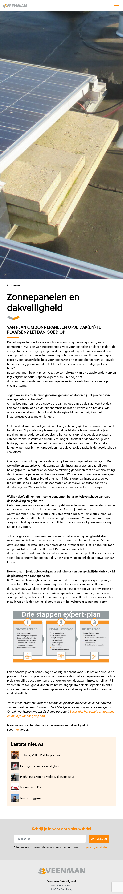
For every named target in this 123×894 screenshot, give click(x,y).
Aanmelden (99, 838)
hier (17, 730)
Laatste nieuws (27, 744)
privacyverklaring (97, 847)
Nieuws (15, 285)
